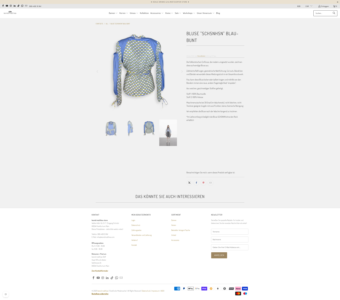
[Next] (182, 93)
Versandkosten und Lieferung (141, 240)
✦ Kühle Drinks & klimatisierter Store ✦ (170, 2)
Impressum (156, 296)
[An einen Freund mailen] (210, 183)
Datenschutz (135, 230)
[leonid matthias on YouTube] (7, 5)
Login (133, 225)
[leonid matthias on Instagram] (11, 5)
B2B (298, 6)
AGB (162, 296)
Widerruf (134, 245)
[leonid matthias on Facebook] (3, 5)
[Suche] (334, 13)
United (173, 240)
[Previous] (97, 93)
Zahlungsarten (136, 235)
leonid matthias (102, 296)
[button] (113, 13)
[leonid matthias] (10, 13)
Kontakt (134, 250)
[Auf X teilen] (189, 183)
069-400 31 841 (35, 6)
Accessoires (175, 245)
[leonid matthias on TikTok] (18, 5)
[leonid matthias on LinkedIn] (15, 5)
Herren (173, 230)
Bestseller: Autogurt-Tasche (180, 235)
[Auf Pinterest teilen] (203, 183)
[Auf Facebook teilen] (196, 183)
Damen (173, 225)
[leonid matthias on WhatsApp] (22, 5)
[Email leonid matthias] (26, 5)
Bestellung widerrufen (100, 299)
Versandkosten (201, 56)
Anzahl (188, 148)
